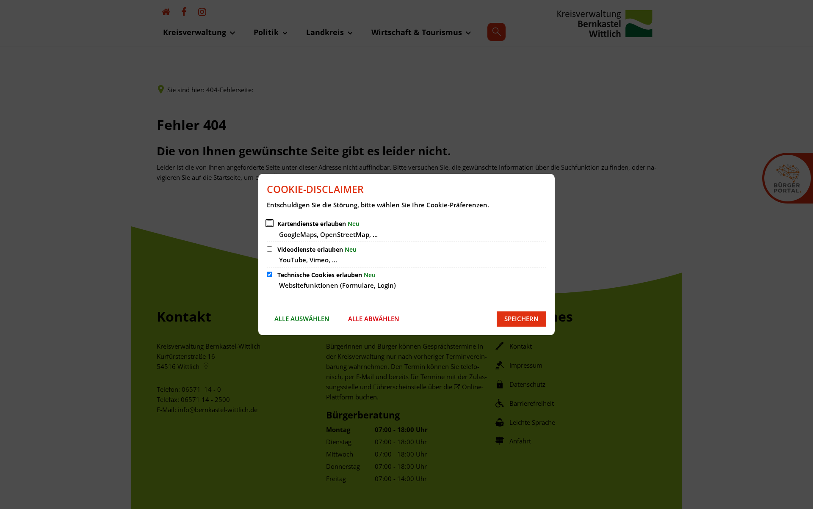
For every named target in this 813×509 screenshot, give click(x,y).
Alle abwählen (373, 318)
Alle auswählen (301, 318)
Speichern (521, 318)
